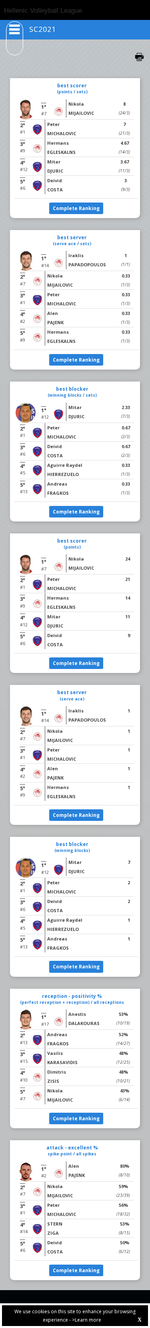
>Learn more (86, 1319)
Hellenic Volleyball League (43, 10)
